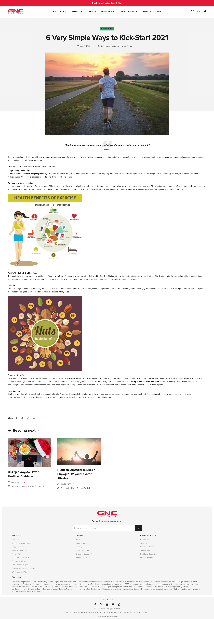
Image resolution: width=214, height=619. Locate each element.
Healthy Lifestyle (107, 29)
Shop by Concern (126, 11)
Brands (145, 11)
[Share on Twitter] (22, 418)
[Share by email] (34, 418)
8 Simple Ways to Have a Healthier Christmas (24, 474)
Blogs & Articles (82, 543)
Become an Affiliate (19, 561)
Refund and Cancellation (21, 543)
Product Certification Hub (21, 558)
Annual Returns (82, 558)
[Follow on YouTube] (112, 604)
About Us (15, 540)
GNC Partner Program (20, 565)
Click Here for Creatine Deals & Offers (107, 3)
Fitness (90, 11)
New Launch (106, 11)
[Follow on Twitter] (101, 604)
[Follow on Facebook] (95, 604)
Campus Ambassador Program (23, 568)
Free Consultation (147, 547)
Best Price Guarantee (148, 554)
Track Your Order (82, 550)
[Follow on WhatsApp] (118, 604)
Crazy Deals (58, 11)
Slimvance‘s (80, 378)
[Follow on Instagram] (107, 604)
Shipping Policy (18, 547)
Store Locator (145, 543)
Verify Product (145, 550)
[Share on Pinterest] (28, 418)
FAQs (78, 540)
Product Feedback (147, 558)
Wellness (75, 11)
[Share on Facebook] (16, 418)
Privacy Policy (17, 554)
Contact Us (144, 540)
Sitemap (79, 547)
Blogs (158, 11)
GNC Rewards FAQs (19, 572)
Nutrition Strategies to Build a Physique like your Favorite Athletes (76, 474)
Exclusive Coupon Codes (85, 554)
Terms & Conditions (19, 550)
